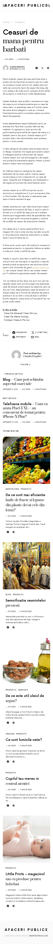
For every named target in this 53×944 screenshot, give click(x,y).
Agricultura (12, 489)
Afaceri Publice (26, 6)
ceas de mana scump (16, 316)
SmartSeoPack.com (38, 936)
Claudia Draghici (17, 67)
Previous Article (14, 374)
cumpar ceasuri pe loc (17, 320)
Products (20, 22)
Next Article (9, 398)
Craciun (10, 734)
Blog (8, 595)
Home (6, 22)
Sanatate (23, 690)
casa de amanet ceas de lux (20, 313)
